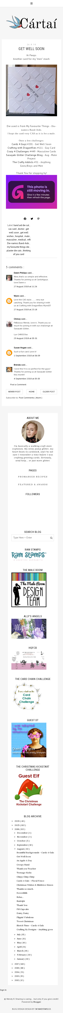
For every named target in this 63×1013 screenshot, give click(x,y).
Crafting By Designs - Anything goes (35, 929)
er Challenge (29, 155)
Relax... (20, 897)
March (20, 950)
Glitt (19, 155)
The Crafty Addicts (23, 162)
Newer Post (14, 391)
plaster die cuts (14, 250)
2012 (17, 980)
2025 (17, 825)
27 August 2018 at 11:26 (25, 286)
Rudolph (21, 901)
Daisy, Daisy (23, 913)
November (22, 836)
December (22, 832)
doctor (21, 228)
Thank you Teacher (26, 868)
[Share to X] (32, 219)
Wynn (17, 295)
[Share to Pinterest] (38, 219)
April (19, 946)
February (22, 954)
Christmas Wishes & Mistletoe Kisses (35, 885)
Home (31, 391)
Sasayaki (11, 155)
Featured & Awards (33, 484)
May (19, 942)
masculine (11, 239)
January (21, 959)
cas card (12, 228)
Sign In (3, 990)
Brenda (17, 364)
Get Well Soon (24, 856)
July (19, 934)
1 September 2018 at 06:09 (27, 355)
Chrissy (17, 319)
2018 (17, 829)
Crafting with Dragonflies (22, 147)
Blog (40, 155)
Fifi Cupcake (23, 909)
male (27, 236)
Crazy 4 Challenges (18, 151)
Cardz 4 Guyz (19, 144)
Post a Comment (18, 384)
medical (22, 239)
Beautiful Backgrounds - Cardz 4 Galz (35, 852)
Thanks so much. (25, 889)
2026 (17, 821)
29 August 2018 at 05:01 (25, 338)
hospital (19, 236)
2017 (17, 964)
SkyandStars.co (43, 1009)
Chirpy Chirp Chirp (25, 876)
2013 (17, 976)
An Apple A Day (24, 860)
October (21, 840)
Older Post (49, 391)
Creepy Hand (23, 864)
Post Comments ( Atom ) (30, 397)
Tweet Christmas (25, 921)
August (20, 849)
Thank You (22, 905)
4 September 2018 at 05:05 (27, 378)
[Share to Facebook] (25, 219)
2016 (17, 968)
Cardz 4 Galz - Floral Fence (30, 880)
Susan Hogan (20, 347)
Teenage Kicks (24, 872)
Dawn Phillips (20, 272)
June (19, 938)
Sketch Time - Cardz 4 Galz (30, 925)
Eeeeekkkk (22, 893)
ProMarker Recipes (33, 476)
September (22, 845)
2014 (17, 972)
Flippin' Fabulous (25, 917)
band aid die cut (22, 225)
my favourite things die (18, 246)
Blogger (37, 1002)
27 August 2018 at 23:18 (25, 309)
